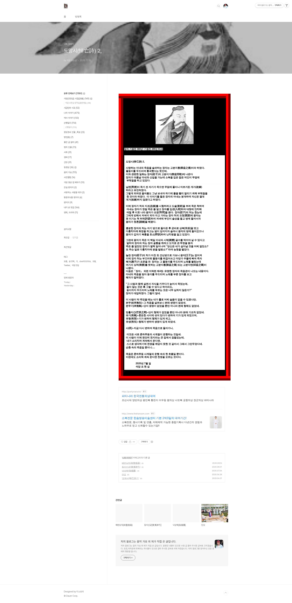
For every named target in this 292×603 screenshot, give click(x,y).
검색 (218, 6)
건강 (67, 162)
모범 (94, 261)
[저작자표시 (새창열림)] (151, 442)
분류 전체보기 (73, 93)
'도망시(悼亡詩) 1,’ (130, 478)
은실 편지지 (70, 187)
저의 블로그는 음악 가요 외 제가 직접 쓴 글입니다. (148, 541)
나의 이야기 (127, 457)
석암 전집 (75, 265)
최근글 (66, 237)
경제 (68, 157)
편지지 (68, 202)
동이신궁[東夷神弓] (131, 467)
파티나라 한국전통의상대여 (138, 396)
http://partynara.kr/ (131, 391)
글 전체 (71, 261)
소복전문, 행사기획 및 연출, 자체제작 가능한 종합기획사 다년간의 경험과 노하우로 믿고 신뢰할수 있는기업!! (162, 424)
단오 (124, 474)
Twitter (67, 265)
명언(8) (68, 137)
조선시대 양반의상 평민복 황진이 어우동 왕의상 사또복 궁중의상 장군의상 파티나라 (168, 400)
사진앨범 (69, 177)
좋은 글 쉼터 (71, 142)
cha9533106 (85, 261)
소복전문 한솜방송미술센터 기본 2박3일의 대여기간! (154, 418)
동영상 (69, 167)
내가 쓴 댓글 (71, 207)
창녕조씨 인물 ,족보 (74, 132)
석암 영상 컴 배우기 (74, 182)
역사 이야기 (71, 118)
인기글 (75, 237)
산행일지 (70, 123)
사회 (67, 152)
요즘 (65, 261)
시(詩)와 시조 (72, 108)
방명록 (78, 16)
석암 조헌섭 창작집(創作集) (78, 103)
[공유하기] (130, 442)
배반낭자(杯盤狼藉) (131, 463)
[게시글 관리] (134, 442)
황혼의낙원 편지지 (73, 197)
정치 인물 (70, 147)
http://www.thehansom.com (135, 413)
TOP (225, 592)
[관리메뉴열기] (286, 5)
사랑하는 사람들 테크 (74, 192)
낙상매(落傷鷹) (129, 470)
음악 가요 (70, 172)
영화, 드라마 (71, 212)
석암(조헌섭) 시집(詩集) (76, 98)
